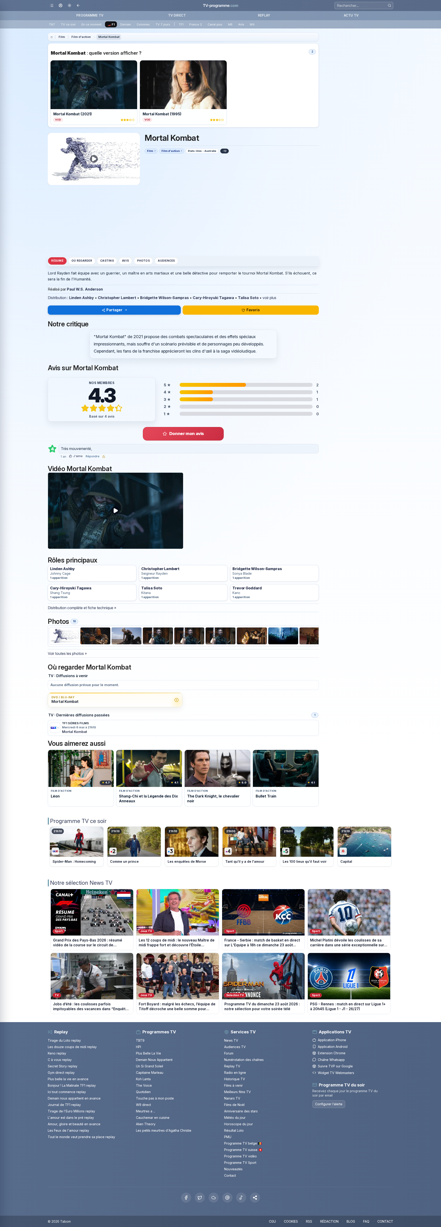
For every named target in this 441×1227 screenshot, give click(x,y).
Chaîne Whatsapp (331, 1060)
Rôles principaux (72, 560)
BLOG (351, 1221)
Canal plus (215, 24)
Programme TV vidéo (240, 1156)
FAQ (366, 1221)
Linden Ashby (81, 297)
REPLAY (264, 15)
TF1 (181, 24)
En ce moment (92, 24)
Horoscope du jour (238, 1124)
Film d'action (81, 37)
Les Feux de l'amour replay (68, 1130)
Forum (228, 1053)
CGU (272, 1221)
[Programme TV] (52, 37)
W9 (252, 24)
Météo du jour (235, 1118)
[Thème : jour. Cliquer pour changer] (69, 5)
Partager (114, 310)
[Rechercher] (389, 5)
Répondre (92, 456)
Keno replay (57, 1053)
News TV (231, 1040)
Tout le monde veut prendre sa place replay (81, 1137)
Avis (125, 260)
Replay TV (232, 1066)
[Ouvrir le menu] (51, 5)
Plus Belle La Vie (148, 1053)
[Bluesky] (214, 1198)
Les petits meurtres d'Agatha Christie (163, 1130)
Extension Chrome (331, 1053)
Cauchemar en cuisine (153, 1118)
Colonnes (143, 24)
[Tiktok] (241, 1198)
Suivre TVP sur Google (335, 1066)
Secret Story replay (62, 1066)
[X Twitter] (200, 1198)
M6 (230, 24)
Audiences (166, 260)
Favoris (253, 310)
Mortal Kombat (108, 37)
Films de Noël (234, 1105)
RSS (309, 1221)
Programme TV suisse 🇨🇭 (243, 1150)
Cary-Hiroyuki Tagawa (213, 297)
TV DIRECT (177, 15)
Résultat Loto (234, 1130)
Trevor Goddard (247, 588)
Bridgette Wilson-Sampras (164, 297)
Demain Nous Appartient (154, 1060)
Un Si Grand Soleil (149, 1066)
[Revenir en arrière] (78, 5)
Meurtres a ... (145, 1111)
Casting (107, 260)
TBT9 (140, 1040)
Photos (143, 260)
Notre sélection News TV (81, 882)
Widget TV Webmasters (336, 1073)
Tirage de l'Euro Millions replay (71, 1111)
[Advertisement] (183, 220)
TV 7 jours (162, 24)
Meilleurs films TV (237, 1092)
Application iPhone (332, 1040)
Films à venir (233, 1085)
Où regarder (81, 260)
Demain (125, 24)
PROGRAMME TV (89, 15)
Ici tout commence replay (67, 1092)
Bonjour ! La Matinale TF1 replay (72, 1085)
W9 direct (143, 1105)
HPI (138, 1047)
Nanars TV (232, 1098)
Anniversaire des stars (241, 1111)
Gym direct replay (61, 1072)
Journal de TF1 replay (64, 1105)
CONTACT (385, 1221)
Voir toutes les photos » (67, 653)
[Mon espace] (60, 5)
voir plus (269, 297)
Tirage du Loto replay (64, 1040)
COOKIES (291, 1221)
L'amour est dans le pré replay (71, 1118)
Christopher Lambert (117, 297)
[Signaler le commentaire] (103, 456)
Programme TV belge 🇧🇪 (243, 1143)
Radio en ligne (235, 1072)
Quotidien (143, 1092)
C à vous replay (60, 1060)
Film (62, 37)
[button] (255, 1198)
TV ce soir (68, 24)
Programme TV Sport (240, 1163)
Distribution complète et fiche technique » (82, 607)
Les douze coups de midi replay (72, 1047)
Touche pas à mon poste (155, 1098)
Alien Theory (145, 1124)
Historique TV (234, 1079)
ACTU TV (351, 15)
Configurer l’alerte (328, 1104)
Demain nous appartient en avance (74, 1098)
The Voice (144, 1085)
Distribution (57, 297)
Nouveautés (233, 1169)
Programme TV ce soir (78, 821)
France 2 (195, 24)
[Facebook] (186, 1198)
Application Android (333, 1047)
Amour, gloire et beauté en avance (74, 1124)
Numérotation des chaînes (244, 1060)
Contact (230, 1175)
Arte (241, 24)
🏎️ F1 (111, 24)
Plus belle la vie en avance (68, 1079)
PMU (227, 1137)
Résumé (57, 260)
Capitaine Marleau (149, 1072)
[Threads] (227, 1198)
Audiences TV (235, 1047)
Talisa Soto (248, 297)
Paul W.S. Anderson (85, 289)
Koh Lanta (143, 1079)
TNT (52, 24)
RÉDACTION (329, 1221)
